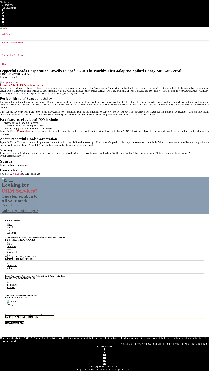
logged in (17, 173)
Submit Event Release (104, 49)
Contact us (5, 2)
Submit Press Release (166, 344)
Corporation (23, 131)
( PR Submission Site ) (30, 85)
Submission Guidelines (194, 344)
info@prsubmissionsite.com (104, 366)
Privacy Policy (142, 344)
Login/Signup (9, 7)
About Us (126, 344)
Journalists (7, 5)
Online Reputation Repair (20, 197)
